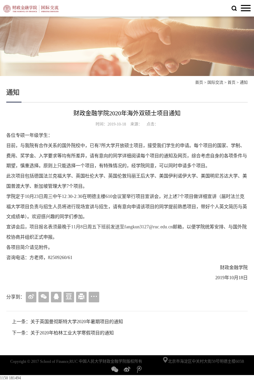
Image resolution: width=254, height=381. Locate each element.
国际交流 (215, 82)
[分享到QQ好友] (56, 297)
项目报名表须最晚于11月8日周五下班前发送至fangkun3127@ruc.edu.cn (101, 226)
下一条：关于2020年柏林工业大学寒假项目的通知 (63, 332)
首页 (199, 82)
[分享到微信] (43, 297)
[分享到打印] (81, 297)
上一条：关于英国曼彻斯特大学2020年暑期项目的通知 (67, 321)
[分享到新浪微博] (31, 297)
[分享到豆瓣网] (69, 297)
